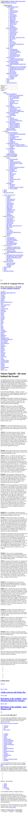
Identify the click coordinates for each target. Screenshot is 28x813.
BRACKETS (13, 174)
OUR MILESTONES (15, 54)
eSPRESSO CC (13, 22)
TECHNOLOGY (11, 57)
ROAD (11, 150)
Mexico (2, 334)
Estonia (2, 312)
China (2, 303)
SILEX (11, 46)
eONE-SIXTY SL (14, 10)
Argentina (3, 296)
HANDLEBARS (14, 159)
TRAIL (11, 99)
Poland (2, 347)
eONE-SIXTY (13, 14)
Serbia (2, 351)
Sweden (2, 359)
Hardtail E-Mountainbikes (16, 139)
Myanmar (3, 336)
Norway (2, 344)
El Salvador (3, 311)
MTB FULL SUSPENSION (16, 95)
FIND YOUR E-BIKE (12, 155)
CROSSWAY (13, 115)
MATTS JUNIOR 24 (15, 124)
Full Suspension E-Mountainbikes (18, 134)
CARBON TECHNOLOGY (16, 58)
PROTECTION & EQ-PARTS (17, 167)
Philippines (3, 346)
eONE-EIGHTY (14, 12)
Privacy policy (12, 807)
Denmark (3, 310)
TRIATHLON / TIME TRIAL (17, 111)
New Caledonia (4, 340)
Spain (2, 358)
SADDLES (12, 164)
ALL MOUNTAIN (14, 100)
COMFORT (12, 142)
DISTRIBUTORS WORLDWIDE (18, 66)
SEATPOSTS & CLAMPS (16, 163)
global (5, 268)
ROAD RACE (13, 108)
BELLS (11, 176)
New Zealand (4, 342)
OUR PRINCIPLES (14, 50)
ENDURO (12, 102)
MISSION (12, 45)
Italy (2, 324)
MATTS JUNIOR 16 (15, 127)
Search (2, 87)
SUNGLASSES (13, 188)
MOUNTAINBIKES (12, 94)
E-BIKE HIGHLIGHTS (12, 6)
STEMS (11, 160)
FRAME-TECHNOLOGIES (16, 60)
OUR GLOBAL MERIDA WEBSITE (11, 287)
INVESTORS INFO (14, 56)
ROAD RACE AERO (15, 107)
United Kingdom (5, 367)
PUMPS (12, 178)
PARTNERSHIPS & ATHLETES (18, 64)
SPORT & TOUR (14, 103)
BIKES (5, 92)
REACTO (12, 41)
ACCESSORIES (11, 170)
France (2, 315)
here (2, 765)
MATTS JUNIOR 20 (15, 126)
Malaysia (3, 332)
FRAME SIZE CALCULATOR (17, 68)
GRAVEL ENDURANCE (16, 120)
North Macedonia (5, 343)
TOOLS (12, 180)
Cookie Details (18, 810)
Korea (2, 327)
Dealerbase (6, 787)
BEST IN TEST (13, 76)
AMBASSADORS (14, 62)
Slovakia (3, 354)
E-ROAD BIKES (11, 148)
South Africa (4, 356)
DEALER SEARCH (12, 82)
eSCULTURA (13, 24)
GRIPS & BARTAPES (15, 162)
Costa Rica (3, 306)
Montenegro (3, 335)
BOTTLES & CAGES (15, 179)
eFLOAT (12, 13)
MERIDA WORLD (11, 73)
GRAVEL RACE (14, 119)
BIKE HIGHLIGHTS (12, 28)
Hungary (3, 318)
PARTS (8, 158)
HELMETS (12, 184)
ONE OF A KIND (14, 74)
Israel (2, 323)
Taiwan (2, 363)
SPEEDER (12, 114)
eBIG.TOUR (13, 18)
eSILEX (12, 25)
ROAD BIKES (10, 106)
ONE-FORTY (13, 33)
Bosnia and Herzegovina (6, 302)
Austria (2, 299)
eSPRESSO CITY (14, 21)
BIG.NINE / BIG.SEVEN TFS (17, 37)
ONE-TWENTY (14, 29)
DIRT (11, 40)
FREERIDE (12, 138)
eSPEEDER (12, 26)
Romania (3, 350)
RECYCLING (13, 72)
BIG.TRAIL (13, 38)
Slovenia (3, 355)
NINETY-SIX (13, 34)
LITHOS (12, 8)
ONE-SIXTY (13, 30)
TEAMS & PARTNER (12, 61)
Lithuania (3, 330)
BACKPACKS (13, 171)
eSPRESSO (12, 20)
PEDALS (12, 166)
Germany (3, 316)
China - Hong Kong (5, 304)
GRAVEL (9, 116)
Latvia (2, 328)
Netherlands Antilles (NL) (7, 339)
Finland (2, 314)
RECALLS (12, 70)
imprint (5, 785)
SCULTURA (13, 42)
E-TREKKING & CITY (12, 143)
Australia (3, 298)
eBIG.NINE (12, 17)
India (2, 320)
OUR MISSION (13, 49)
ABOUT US (10, 48)
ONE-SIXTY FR (14, 32)
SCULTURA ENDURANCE (17, 44)
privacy (5, 786)
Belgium (3, 300)
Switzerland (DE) (5, 360)
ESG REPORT (13, 53)
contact (5, 783)
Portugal (3, 348)
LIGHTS (12, 175)
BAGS (11, 172)
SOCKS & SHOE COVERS (16, 187)
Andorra (3, 295)
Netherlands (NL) (5, 338)
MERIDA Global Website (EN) (8, 292)
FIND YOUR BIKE (11, 130)
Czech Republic (4, 308)
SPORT (11, 140)
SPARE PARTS (13, 168)
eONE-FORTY (13, 16)
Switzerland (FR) (5, 362)
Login (8, 81)
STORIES (12, 77)
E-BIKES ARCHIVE (12, 154)
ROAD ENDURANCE (15, 110)
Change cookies (10, 810)
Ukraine (2, 366)
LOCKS (12, 182)
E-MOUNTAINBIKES (12, 132)
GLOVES (12, 186)
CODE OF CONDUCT (15, 52)
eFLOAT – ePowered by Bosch (17, 144)
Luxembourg (4, 331)
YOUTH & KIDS (11, 122)
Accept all (3, 810)
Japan (2, 326)
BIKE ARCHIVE (11, 128)
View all (3, 683)
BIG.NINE (12, 36)
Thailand (3, 364)
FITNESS (12, 152)
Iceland (2, 319)
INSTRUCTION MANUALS (17, 69)
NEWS (5, 190)
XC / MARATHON (14, 98)
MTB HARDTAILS (14, 96)
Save (20, 811)
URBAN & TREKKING (13, 112)
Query (2, 85)
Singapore (3, 352)
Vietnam (3, 368)
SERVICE (9, 65)
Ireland (2, 322)
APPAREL (9, 183)
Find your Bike (10, 78)
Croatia (2, 307)
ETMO (11, 9)
